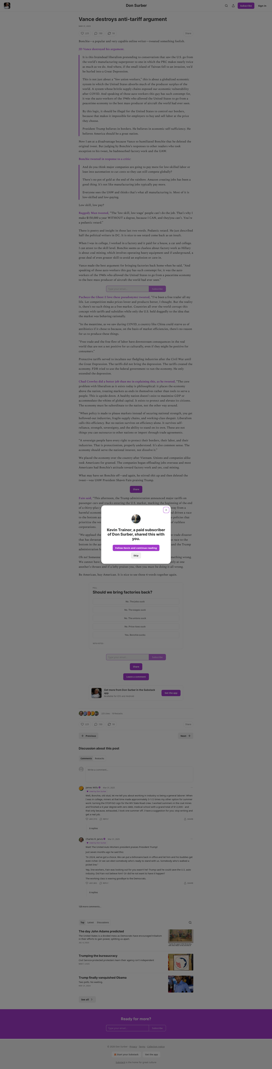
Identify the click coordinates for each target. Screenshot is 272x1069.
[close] (166, 509)
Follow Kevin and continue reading (136, 547)
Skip (136, 555)
